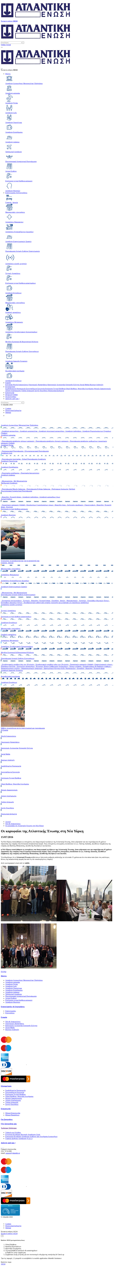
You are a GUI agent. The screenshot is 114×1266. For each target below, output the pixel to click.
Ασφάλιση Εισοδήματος (14, 132)
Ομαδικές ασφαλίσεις (13, 312)
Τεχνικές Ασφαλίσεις (12, 273)
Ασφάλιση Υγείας (11, 103)
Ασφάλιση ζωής (11, 113)
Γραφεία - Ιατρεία (11, 202)
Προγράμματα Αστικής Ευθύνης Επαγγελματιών (22, 251)
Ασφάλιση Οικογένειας (13, 122)
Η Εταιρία (9, 385)
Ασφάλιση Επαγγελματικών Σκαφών (18, 241)
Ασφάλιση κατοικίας (12, 93)
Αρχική (8, 822)
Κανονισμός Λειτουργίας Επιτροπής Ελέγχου (64, 385)
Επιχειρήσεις (9, 1013)
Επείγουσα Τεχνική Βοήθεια (55, 389)
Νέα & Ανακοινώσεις (20, 385)
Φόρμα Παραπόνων (12, 1115)
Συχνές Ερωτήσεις (41, 391)
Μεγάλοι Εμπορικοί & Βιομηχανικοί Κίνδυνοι (21, 342)
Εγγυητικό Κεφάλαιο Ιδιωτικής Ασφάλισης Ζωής (22, 1134)
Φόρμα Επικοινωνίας (12, 1113)
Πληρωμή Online (11, 395)
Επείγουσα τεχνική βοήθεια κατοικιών (18, 181)
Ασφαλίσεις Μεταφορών (14, 322)
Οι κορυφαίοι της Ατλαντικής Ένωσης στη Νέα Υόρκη (24, 826)
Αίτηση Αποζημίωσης (13, 391)
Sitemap (8, 412)
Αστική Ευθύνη (10, 171)
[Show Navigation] (2, 47)
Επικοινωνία (9, 393)
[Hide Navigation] (2, 68)
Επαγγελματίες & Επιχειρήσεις (16, 193)
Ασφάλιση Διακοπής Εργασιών (16, 361)
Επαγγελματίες (10, 1011)
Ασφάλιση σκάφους (12, 142)
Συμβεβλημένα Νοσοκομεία (15, 389)
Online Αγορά (6, 45)
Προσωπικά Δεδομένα (56, 391)
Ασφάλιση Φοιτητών (12, 191)
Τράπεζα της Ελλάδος (13, 1132)
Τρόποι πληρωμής (28, 391)
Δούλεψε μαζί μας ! (12, 399)
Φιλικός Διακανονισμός (102, 389)
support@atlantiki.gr (13, 1153)
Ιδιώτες (8, 74)
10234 (3, 1264)
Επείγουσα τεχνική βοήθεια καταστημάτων (20, 283)
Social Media (85, 385)
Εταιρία (8, 383)
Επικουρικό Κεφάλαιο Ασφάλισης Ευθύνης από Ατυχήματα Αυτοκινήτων (31, 1136)
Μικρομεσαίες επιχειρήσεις (15, 212)
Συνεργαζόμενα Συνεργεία (35, 389)
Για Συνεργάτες (10, 397)
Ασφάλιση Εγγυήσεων (13, 293)
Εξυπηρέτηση (10, 387)
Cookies (8, 408)
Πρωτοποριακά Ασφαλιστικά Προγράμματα (21, 161)
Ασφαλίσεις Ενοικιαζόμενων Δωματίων (19, 232)
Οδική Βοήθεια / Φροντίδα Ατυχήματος (80, 389)
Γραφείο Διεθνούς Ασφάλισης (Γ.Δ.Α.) (19, 1138)
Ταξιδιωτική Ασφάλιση (13, 152)
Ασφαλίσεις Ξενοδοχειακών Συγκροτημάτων (21, 332)
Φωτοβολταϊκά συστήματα (14, 371)
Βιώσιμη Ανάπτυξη (96, 385)
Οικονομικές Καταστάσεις (38, 385)
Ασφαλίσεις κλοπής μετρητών (16, 264)
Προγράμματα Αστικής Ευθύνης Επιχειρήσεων (22, 351)
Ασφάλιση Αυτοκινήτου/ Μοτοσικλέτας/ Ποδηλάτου (24, 83)
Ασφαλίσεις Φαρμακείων (14, 222)
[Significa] (7, 416)
